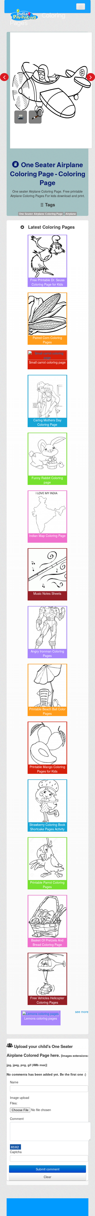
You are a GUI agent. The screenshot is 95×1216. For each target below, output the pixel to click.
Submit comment (47, 1169)
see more (81, 1011)
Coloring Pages (37, 19)
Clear (47, 1177)
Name (14, 1082)
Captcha (16, 1152)
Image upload (19, 1097)
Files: (13, 1103)
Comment (17, 1118)
